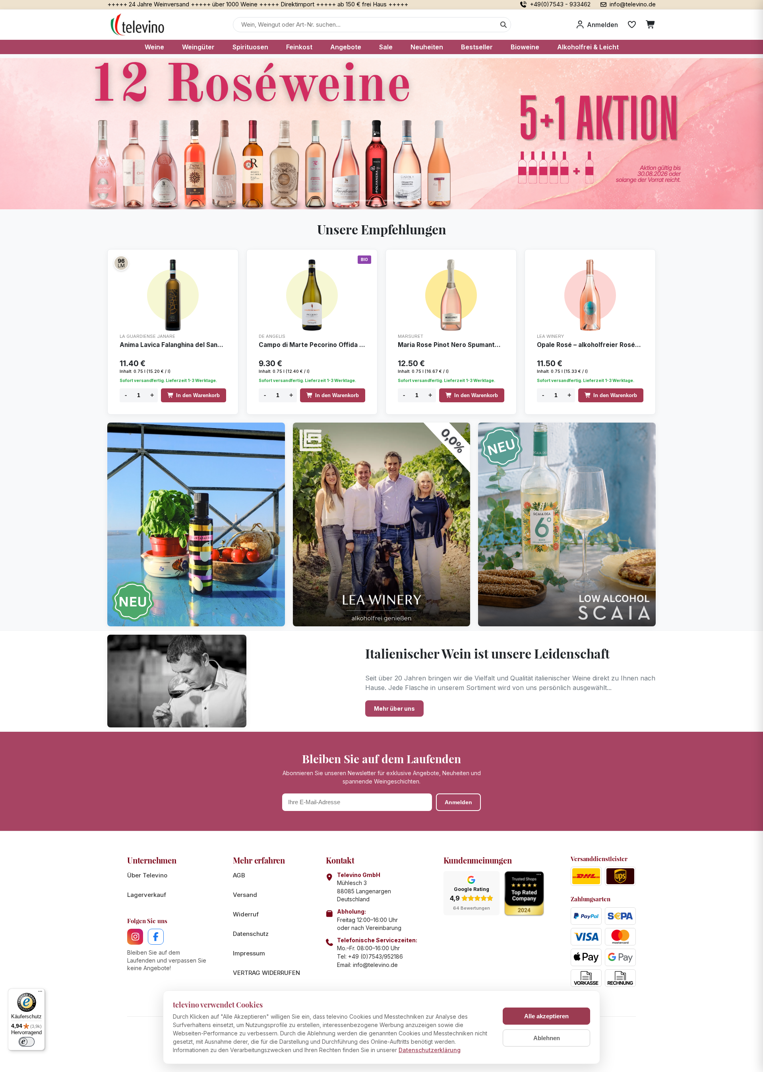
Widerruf (246, 914)
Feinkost (299, 47)
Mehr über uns (394, 708)
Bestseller (477, 47)
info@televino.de (375, 964)
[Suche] (503, 24)
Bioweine (525, 47)
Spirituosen (250, 47)
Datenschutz (251, 934)
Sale (386, 47)
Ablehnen (546, 1038)
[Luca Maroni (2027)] (121, 263)
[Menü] (40, 993)
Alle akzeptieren (546, 1016)
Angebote (345, 47)
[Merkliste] (632, 25)
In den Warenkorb (198, 395)
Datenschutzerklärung (430, 1050)
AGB (239, 875)
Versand (245, 895)
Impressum (249, 953)
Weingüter (198, 47)
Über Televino (147, 875)
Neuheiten (427, 47)
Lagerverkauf (146, 895)
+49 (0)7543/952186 (375, 956)
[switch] (27, 1042)
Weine (154, 47)
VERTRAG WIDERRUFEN (266, 972)
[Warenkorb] (651, 25)
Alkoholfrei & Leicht (588, 47)
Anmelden (458, 802)
